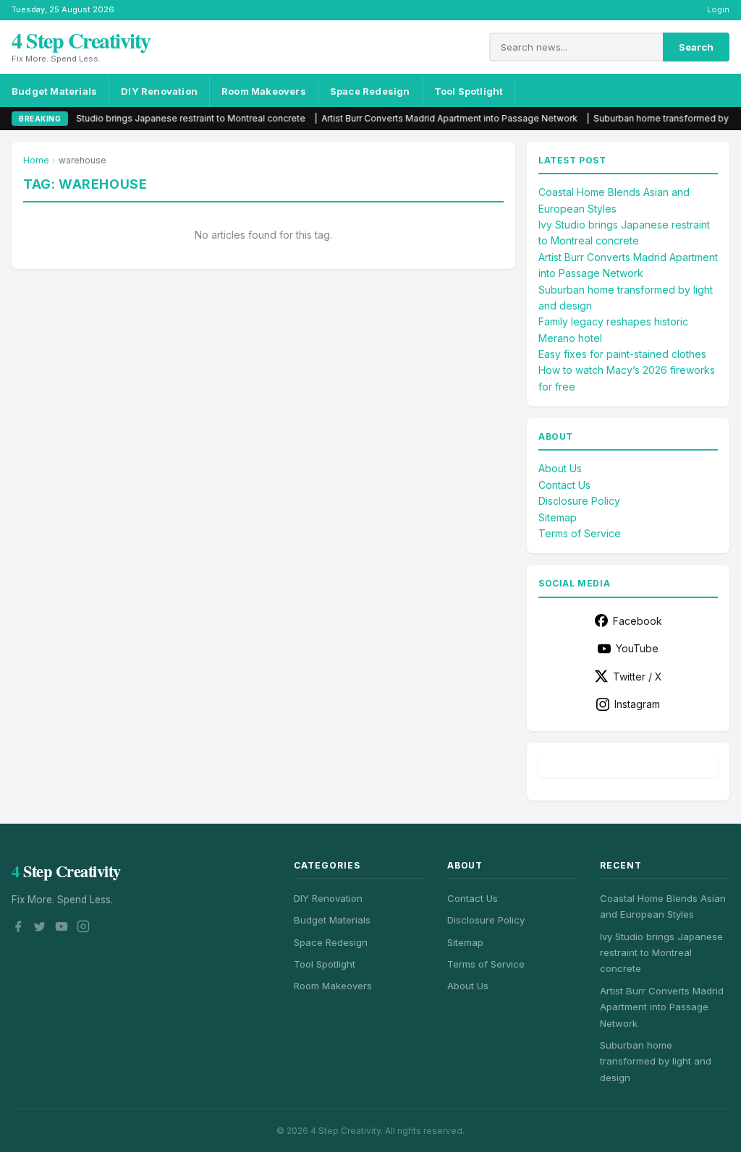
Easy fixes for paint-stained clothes (622, 354)
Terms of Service (579, 533)
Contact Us (564, 485)
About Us (560, 468)
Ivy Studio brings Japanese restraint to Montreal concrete (154, 118)
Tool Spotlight (469, 91)
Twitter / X (637, 676)
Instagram (637, 704)
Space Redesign (370, 91)
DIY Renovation (159, 91)
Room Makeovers (263, 91)
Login (718, 9)
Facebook (637, 621)
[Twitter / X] (39, 928)
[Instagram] (83, 928)
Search (696, 47)
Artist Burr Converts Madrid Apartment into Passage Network (420, 118)
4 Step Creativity (81, 40)
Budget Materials (54, 91)
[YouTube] (61, 928)
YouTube (637, 648)
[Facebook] (18, 928)
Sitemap (557, 517)
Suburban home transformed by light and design (655, 1061)
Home (36, 160)
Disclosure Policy (579, 501)
